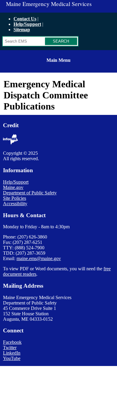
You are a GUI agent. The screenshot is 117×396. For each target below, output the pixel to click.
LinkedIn (11, 353)
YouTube (11, 358)
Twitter (9, 347)
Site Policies (14, 198)
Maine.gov (13, 187)
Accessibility (15, 203)
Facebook (12, 342)
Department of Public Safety (30, 192)
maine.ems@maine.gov (38, 258)
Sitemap (22, 29)
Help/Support (27, 24)
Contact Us (25, 18)
